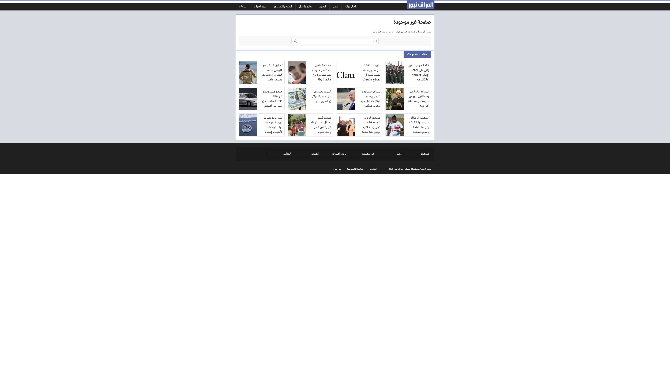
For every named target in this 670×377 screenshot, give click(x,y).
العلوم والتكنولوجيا (282, 6)
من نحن (337, 169)
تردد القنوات (260, 6)
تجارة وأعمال (305, 6)
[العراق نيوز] (420, 5)
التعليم (322, 6)
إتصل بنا (373, 169)
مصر (335, 6)
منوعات (243, 6)
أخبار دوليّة (350, 6)
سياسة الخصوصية (355, 169)
